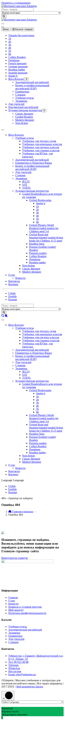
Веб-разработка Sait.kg (29, 686)
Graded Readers (24, 116)
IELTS (26, 181)
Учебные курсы (24, 97)
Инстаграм (14, 671)
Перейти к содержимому (16, 2)
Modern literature (24, 119)
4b (9, 47)
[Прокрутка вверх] (7, 695)
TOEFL (26, 187)
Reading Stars (36, 243)
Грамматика (22, 91)
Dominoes (14, 60)
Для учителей (16, 104)
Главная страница (22, 511)
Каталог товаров (24, 29)
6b (9, 54)
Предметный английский (23, 107)
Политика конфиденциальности (27, 613)
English (12, 296)
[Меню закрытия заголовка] (2, 26)
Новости (20, 278)
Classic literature (24, 113)
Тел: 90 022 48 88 (18, 662)
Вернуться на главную (14, 557)
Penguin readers (38, 253)
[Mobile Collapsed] (26, 79)
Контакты (14, 281)
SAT (24, 184)
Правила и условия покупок (25, 606)
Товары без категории (21, 35)
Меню (6, 29)
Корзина (13, 284)
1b (9, 38)
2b (9, 41)
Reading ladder (16, 69)
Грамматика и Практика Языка (33, 162)
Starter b (13, 75)
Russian (12, 299)
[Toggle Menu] (2, 129)
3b (9, 44)
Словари (20, 94)
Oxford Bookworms (40, 200)
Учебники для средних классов (40, 147)
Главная (13, 597)
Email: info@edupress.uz (22, 674)
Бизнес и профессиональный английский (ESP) (32, 87)
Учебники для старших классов (40, 150)
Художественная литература (25, 110)
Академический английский (32, 82)
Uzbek (12, 293)
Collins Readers (17, 57)
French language (17, 63)
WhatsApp (14, 668)
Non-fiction (21, 123)
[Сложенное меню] (2, 23)
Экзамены (21, 100)
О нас (11, 274)
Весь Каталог (16, 78)
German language (18, 66)
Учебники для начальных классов (42, 144)
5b (9, 50)
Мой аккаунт (16, 609)
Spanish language (18, 72)
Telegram (13, 665)
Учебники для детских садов (39, 141)
